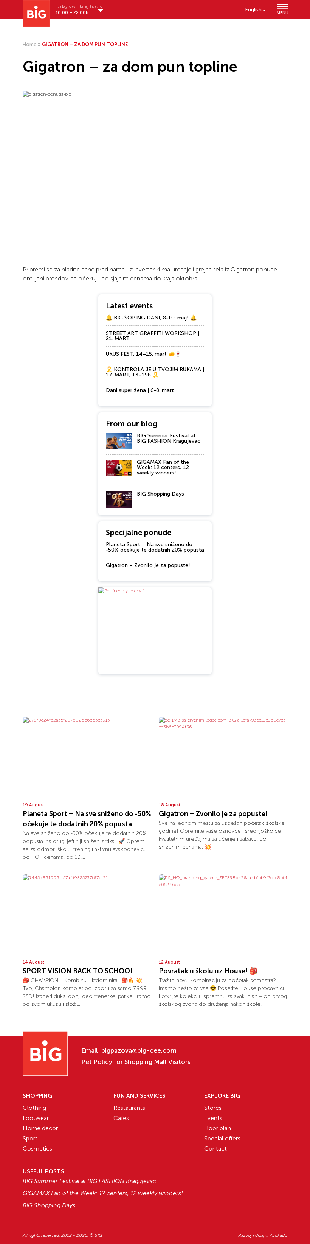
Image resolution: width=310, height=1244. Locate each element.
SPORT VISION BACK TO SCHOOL (78, 971)
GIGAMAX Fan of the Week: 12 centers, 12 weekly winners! (163, 467)
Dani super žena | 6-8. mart (140, 390)
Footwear (36, 1118)
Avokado (278, 1235)
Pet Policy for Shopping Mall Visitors (136, 1062)
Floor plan (217, 1128)
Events (213, 1118)
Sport (30, 1138)
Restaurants (129, 1107)
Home (30, 44)
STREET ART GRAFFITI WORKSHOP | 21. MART (152, 336)
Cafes (121, 1118)
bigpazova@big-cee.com (139, 1050)
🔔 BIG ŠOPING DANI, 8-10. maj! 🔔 (151, 317)
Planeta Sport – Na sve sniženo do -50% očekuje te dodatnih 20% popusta (155, 547)
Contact (215, 1148)
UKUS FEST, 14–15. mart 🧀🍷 (143, 354)
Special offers (222, 1138)
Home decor (40, 1128)
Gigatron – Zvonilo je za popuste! (148, 565)
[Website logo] (36, 13)
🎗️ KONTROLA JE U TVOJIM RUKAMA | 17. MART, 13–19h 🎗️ (155, 372)
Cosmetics (37, 1148)
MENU (282, 13)
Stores (213, 1107)
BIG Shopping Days (160, 494)
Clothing (34, 1107)
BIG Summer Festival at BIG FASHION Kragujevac (168, 438)
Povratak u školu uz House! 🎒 (208, 971)
